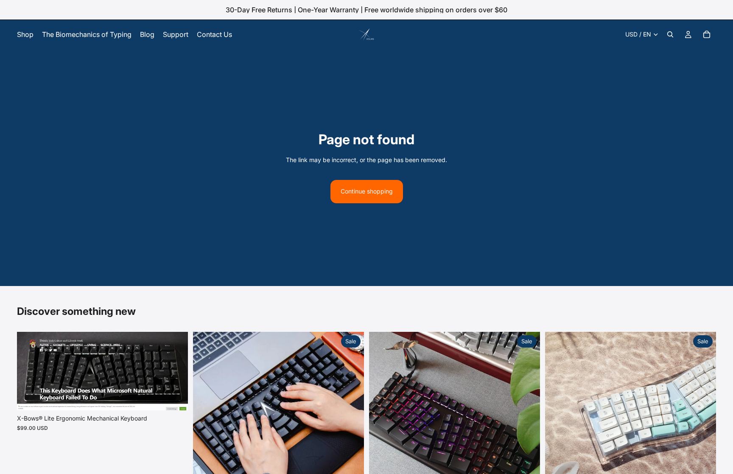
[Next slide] (175, 371)
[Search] (670, 34)
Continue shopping (367, 191)
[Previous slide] (29, 371)
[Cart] (706, 34)
